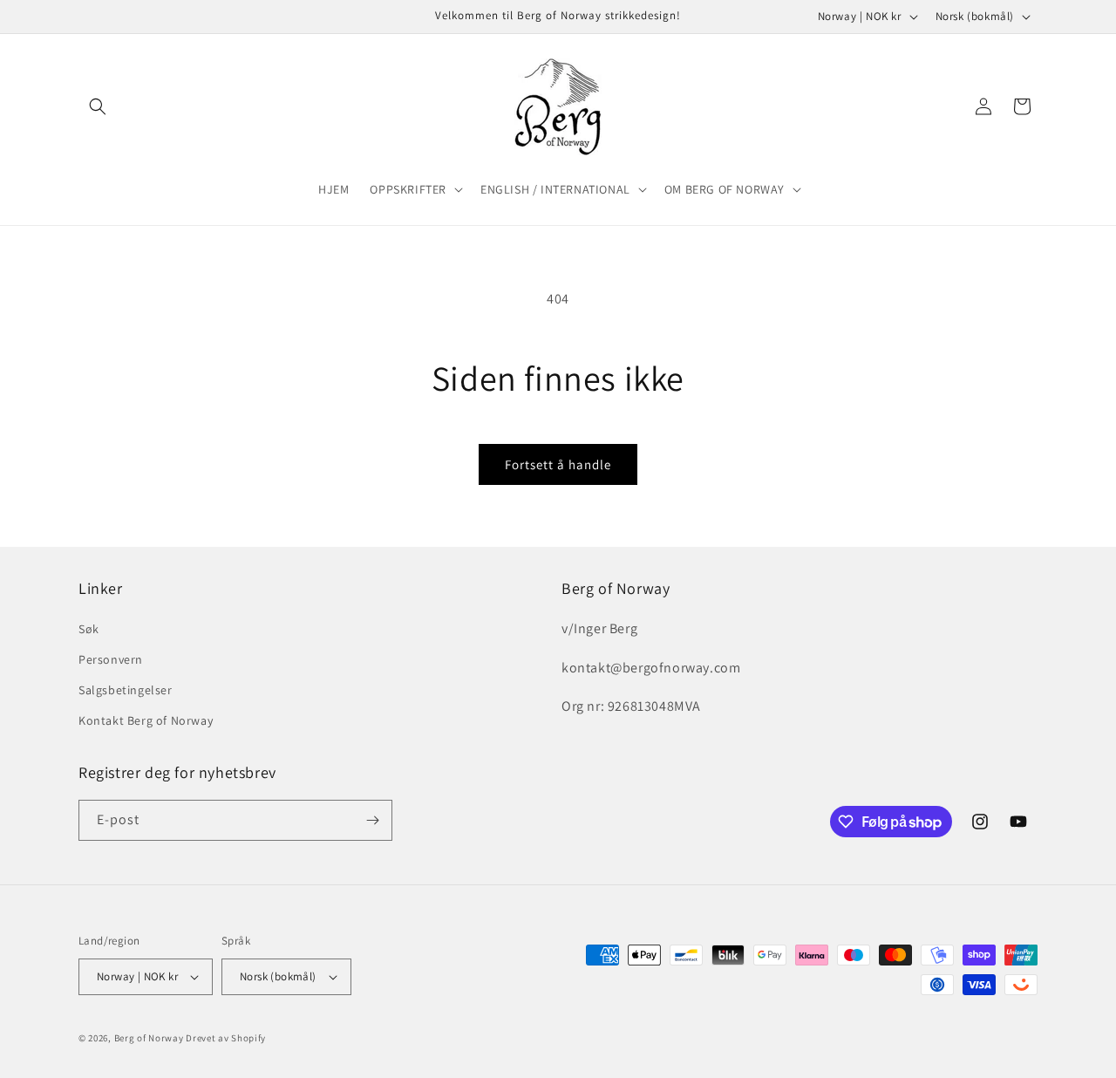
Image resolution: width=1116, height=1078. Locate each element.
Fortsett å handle (558, 464)
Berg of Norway (149, 1038)
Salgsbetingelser (125, 689)
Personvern (110, 658)
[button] (97, 106)
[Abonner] (372, 820)
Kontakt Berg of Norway (145, 720)
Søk (88, 628)
